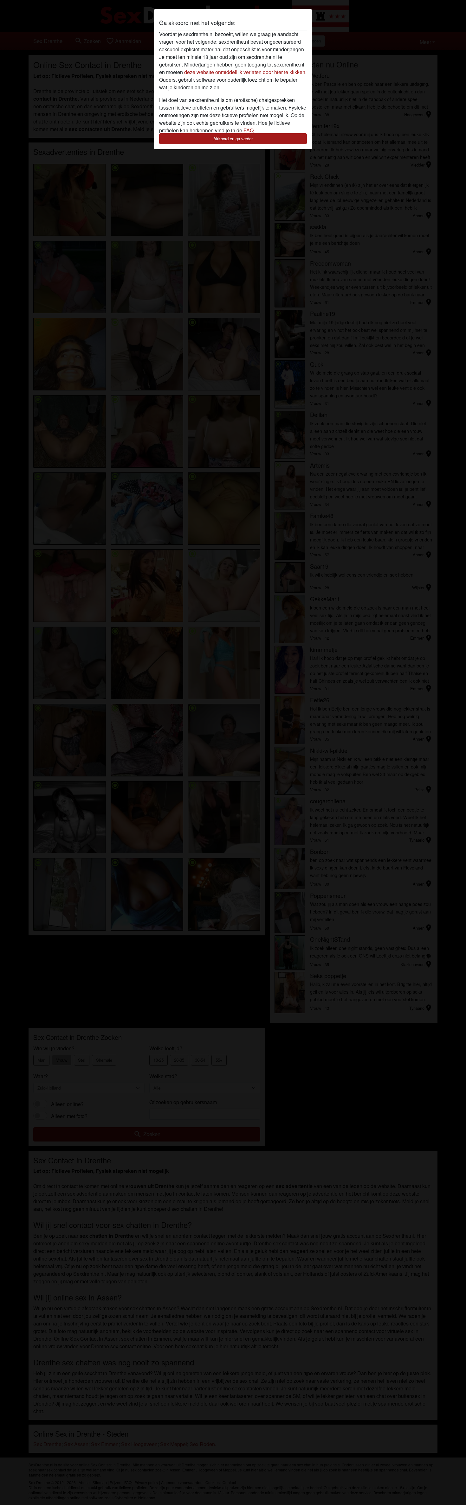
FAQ (248, 130)
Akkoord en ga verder (233, 139)
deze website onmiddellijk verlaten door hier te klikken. (245, 72)
